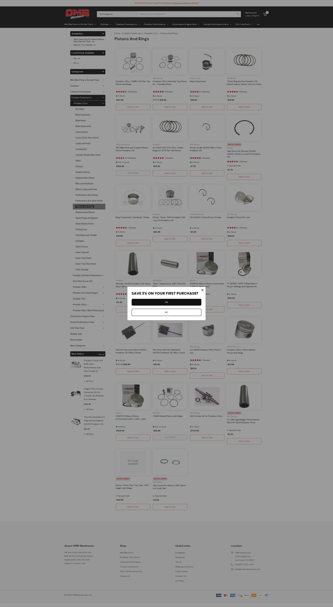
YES (166, 302)
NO (166, 312)
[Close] (202, 290)
